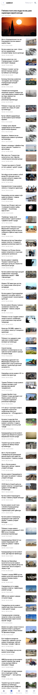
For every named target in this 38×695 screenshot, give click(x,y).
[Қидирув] (35, 3)
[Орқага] (3, 3)
